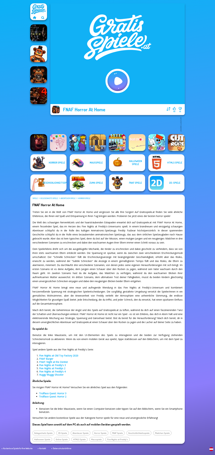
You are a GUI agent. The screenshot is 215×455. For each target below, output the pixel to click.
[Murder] (78, 142)
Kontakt (42, 448)
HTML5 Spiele (79, 439)
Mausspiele (96, 439)
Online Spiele (62, 439)
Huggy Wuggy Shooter (51, 374)
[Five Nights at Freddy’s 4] (38, 95)
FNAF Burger (46, 358)
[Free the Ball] (97, 142)
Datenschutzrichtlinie (62, 448)
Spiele (35, 198)
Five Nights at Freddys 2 (52, 368)
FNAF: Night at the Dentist (53, 361)
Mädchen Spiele (162, 433)
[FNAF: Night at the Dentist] (38, 74)
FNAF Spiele (117, 433)
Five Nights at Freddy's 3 (52, 365)
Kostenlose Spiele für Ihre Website (17, 448)
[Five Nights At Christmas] (38, 142)
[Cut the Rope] (176, 142)
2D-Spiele (62, 433)
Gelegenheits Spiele (49, 198)
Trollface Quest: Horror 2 (52, 396)
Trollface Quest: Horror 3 (52, 393)
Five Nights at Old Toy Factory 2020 (58, 355)
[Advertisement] (117, 124)
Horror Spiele (84, 198)
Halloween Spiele (42, 439)
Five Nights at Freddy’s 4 (52, 371)
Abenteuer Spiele (68, 198)
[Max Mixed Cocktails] (117, 142)
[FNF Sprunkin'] (156, 142)
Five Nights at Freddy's (117, 439)
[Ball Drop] (137, 142)
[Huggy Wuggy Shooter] (38, 53)
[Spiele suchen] (43, 17)
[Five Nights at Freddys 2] (38, 32)
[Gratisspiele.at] (34, 17)
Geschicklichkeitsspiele (138, 433)
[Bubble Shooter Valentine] (58, 142)
